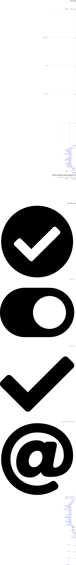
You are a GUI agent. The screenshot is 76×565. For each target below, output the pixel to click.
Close (75, 534)
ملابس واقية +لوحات (68, 163)
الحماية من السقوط (68, 160)
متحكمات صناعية (68, 524)
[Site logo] (71, 8)
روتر (70, 155)
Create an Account (73, 537)
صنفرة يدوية (69, 507)
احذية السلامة (69, 158)
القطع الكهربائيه (70, 165)
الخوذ (70, 518)
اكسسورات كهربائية (69, 525)
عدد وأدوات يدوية (70, 148)
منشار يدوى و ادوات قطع (67, 153)
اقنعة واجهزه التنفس (68, 159)
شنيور (70, 512)
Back (71, 502)
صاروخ (70, 513)
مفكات (70, 152)
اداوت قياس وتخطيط (68, 149)
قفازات (70, 162)
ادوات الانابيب (69, 150)
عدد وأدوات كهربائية (69, 154)
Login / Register (72, 530)
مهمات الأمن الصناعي (69, 157)
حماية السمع (69, 519)
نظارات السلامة (68, 164)
